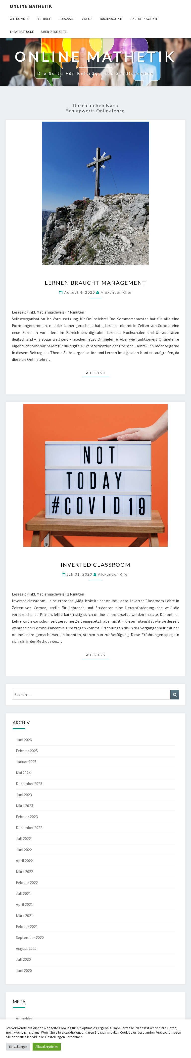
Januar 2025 (26, 761)
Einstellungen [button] (18, 1047)
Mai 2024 (23, 772)
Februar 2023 (27, 816)
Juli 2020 (23, 959)
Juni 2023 (24, 794)
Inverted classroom (96, 564)
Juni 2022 (24, 849)
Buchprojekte (111, 18)
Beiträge (44, 18)
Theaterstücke (22, 31)
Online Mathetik (31, 6)
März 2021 (24, 915)
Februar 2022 (27, 882)
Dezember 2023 (29, 783)
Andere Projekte (144, 18)
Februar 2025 (27, 750)
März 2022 (24, 871)
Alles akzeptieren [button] (47, 1047)
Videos (87, 18)
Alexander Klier (116, 292)
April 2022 (24, 860)
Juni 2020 (24, 970)
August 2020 (26, 948)
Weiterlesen (97, 372)
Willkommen (19, 18)
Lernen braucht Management (95, 282)
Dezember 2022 (29, 827)
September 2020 (30, 937)
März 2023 (24, 805)
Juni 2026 (24, 739)
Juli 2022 (23, 838)
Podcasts (66, 18)
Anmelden (24, 1018)
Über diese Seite (54, 31)
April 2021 (24, 904)
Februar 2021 (27, 926)
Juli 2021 (23, 893)
